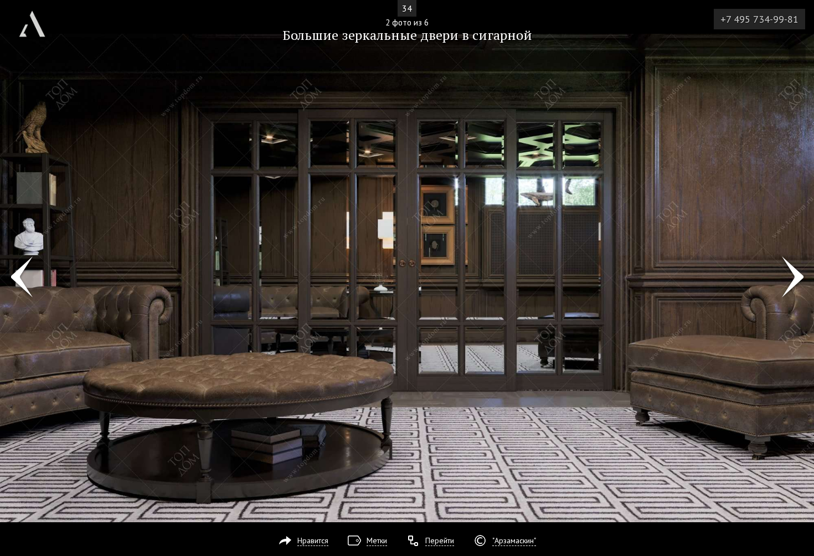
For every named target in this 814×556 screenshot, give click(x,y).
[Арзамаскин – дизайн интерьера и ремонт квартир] (32, 19)
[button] (49, 72)
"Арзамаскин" (514, 540)
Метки (377, 540)
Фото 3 (793, 278)
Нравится (312, 540)
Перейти (439, 540)
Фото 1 (21, 278)
